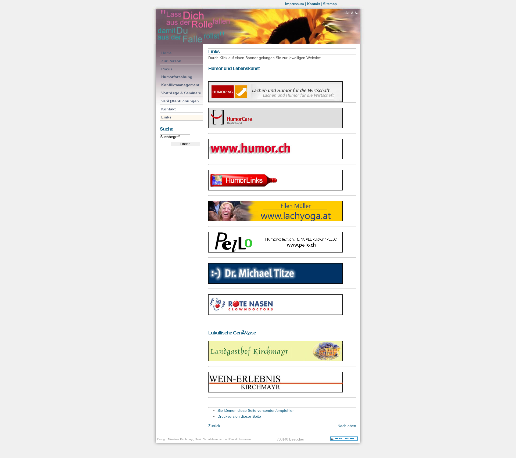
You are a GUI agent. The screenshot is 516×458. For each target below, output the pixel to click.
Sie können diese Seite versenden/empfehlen (256, 411)
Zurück (214, 426)
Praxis (166, 69)
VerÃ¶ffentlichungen (179, 101)
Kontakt (313, 4)
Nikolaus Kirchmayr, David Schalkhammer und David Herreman (209, 439)
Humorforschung (176, 76)
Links (165, 117)
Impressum (294, 4)
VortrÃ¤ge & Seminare (180, 93)
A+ (347, 13)
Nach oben (347, 426)
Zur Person (170, 61)
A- (356, 13)
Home (166, 53)
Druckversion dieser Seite (239, 416)
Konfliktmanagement (179, 84)
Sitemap (330, 4)
